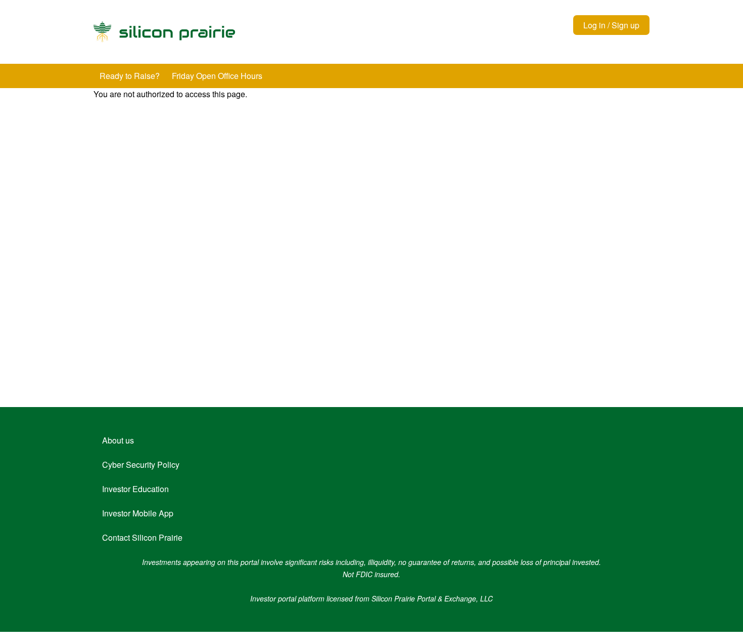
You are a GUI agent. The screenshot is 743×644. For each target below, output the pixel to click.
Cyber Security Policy (140, 464)
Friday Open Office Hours (217, 76)
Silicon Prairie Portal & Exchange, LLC (432, 598)
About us (118, 440)
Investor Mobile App (137, 513)
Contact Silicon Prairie (142, 537)
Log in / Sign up (611, 25)
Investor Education (135, 489)
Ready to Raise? (130, 76)
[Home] (258, 32)
